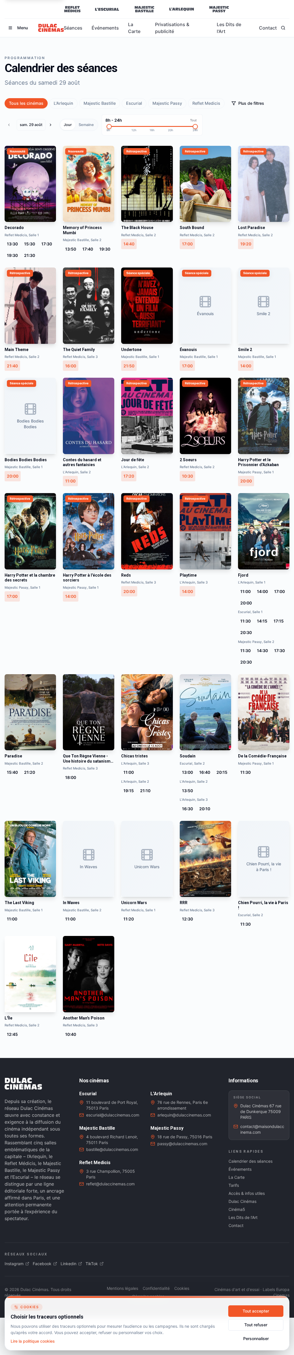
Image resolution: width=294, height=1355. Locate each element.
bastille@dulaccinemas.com (112, 1149)
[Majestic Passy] (219, 9)
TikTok (92, 1263)
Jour (68, 125)
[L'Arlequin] (182, 9)
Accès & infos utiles (247, 1193)
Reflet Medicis (206, 103)
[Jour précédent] (10, 125)
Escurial (134, 103)
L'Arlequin (63, 103)
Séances (73, 28)
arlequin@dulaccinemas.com (184, 1114)
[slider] (109, 126)
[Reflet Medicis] (72, 9)
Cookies (181, 1288)
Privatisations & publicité (172, 28)
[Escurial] (107, 9)
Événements (105, 28)
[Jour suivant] (52, 125)
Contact (268, 28)
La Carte (134, 28)
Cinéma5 (237, 1209)
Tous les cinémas (26, 103)
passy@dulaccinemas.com (182, 1143)
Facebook (42, 1263)
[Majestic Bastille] (144, 9)
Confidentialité (156, 1288)
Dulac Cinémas (242, 1201)
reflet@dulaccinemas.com (110, 1183)
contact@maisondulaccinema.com (262, 1129)
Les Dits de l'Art (229, 28)
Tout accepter (256, 1311)
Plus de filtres (251, 103)
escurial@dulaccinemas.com (112, 1114)
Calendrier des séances (250, 1161)
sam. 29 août (31, 125)
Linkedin (68, 1263)
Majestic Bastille (100, 103)
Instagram (14, 1263)
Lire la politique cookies (33, 1341)
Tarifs (234, 1185)
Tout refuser (255, 1324)
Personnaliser (256, 1338)
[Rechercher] (283, 28)
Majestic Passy (167, 103)
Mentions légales (122, 1288)
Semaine (86, 125)
